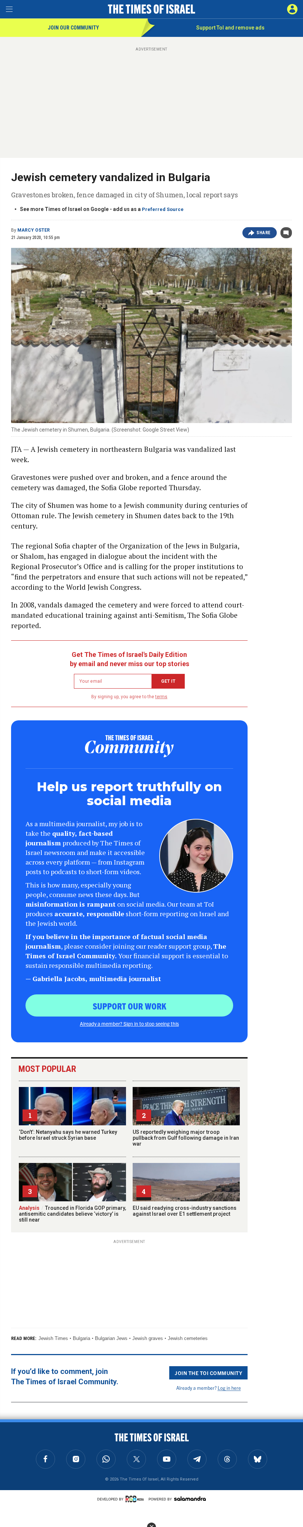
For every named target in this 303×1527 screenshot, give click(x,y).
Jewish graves (147, 1338)
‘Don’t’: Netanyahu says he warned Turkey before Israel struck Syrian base (68, 1135)
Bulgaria (81, 1338)
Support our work (129, 1005)
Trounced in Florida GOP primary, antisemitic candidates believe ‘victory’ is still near (72, 1214)
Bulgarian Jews (111, 1338)
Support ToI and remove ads (230, 28)
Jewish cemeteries (188, 1338)
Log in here (229, 1388)
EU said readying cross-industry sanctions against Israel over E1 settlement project (184, 1211)
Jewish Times (53, 1338)
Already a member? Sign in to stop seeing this (129, 1023)
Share (263, 232)
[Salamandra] (190, 1498)
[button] (292, 9)
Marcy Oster (33, 230)
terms (161, 696)
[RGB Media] (136, 1499)
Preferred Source (163, 209)
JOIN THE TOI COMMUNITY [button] (208, 1373)
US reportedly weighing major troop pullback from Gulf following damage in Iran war (186, 1138)
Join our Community (73, 28)
